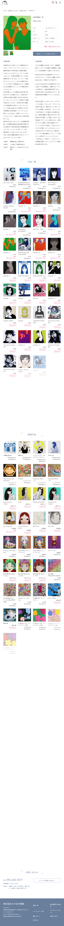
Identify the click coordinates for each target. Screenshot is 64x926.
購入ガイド (36, 916)
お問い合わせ (54, 916)
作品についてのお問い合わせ (46, 54)
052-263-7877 (9, 912)
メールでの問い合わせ (46, 881)
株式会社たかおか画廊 (13, 903)
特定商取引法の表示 (55, 905)
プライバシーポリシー (55, 911)
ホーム (5, 10)
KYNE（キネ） (23, 10)
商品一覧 (35, 905)
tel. (13, 880)
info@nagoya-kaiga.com (13, 914)
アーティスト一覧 (38, 911)
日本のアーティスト (13, 10)
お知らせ (35, 920)
